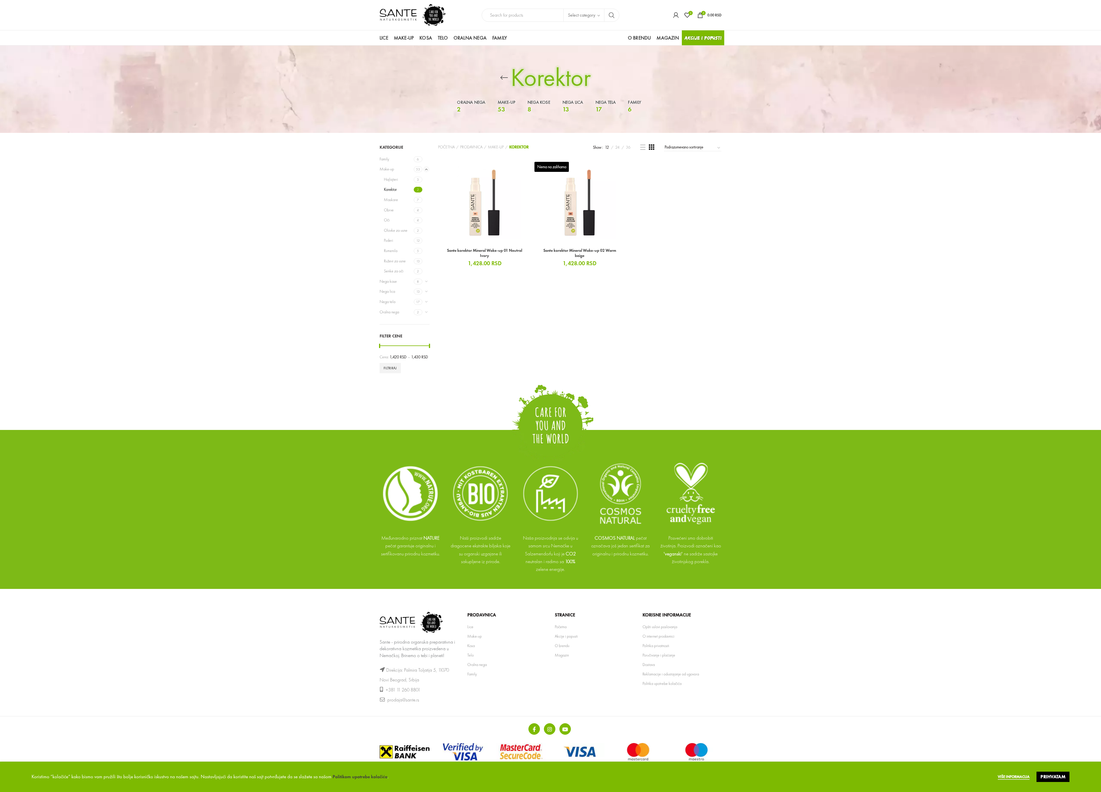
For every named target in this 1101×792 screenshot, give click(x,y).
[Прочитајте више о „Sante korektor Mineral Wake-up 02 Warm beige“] (622, 169)
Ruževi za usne (395, 261)
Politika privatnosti (656, 645)
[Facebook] (534, 729)
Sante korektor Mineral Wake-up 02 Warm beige (579, 253)
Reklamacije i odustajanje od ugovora (671, 674)
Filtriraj (390, 368)
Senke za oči (393, 271)
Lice (470, 626)
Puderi (388, 240)
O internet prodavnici (658, 636)
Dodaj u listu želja (527, 182)
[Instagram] (549, 729)
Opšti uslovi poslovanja (660, 626)
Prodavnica (471, 147)
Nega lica (387, 291)
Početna (446, 147)
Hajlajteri (391, 179)
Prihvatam (1053, 777)
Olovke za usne (395, 230)
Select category (581, 15)
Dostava (649, 664)
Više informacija (1014, 776)
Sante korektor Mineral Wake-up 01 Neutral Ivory (484, 253)
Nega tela (387, 301)
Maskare (391, 199)
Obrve (389, 210)
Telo (470, 655)
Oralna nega (389, 312)
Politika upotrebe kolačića (662, 683)
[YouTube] (565, 729)
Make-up (387, 169)
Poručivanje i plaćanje (659, 655)
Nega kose (388, 281)
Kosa (471, 645)
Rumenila (390, 250)
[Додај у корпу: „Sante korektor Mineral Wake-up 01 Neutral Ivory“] (527, 169)
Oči (387, 220)
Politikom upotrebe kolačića (360, 777)
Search (611, 15)
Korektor (390, 189)
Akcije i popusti (566, 636)
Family (384, 159)
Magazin (562, 655)
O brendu (562, 645)
